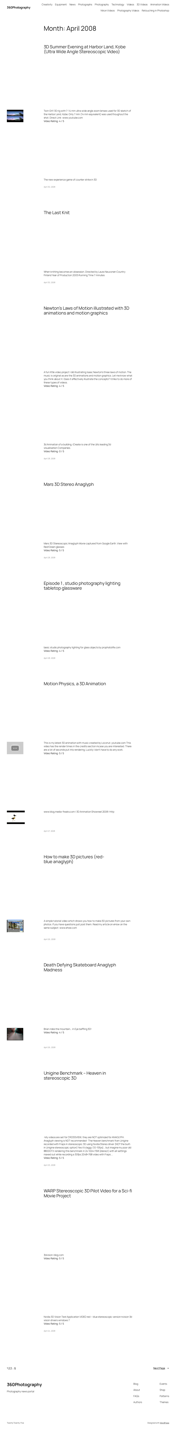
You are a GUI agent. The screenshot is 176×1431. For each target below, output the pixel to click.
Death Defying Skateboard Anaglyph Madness (80, 967)
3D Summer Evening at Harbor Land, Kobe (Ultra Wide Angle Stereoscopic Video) (85, 49)
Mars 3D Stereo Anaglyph (69, 484)
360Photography (18, 7)
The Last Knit (57, 212)
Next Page (161, 1368)
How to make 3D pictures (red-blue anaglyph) (74, 859)
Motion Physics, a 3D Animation (75, 683)
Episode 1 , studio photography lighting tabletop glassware (82, 586)
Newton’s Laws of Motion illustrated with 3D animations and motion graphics (86, 310)
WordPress (164, 1422)
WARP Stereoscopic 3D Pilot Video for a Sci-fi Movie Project (88, 1193)
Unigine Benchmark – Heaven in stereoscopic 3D (75, 1075)
